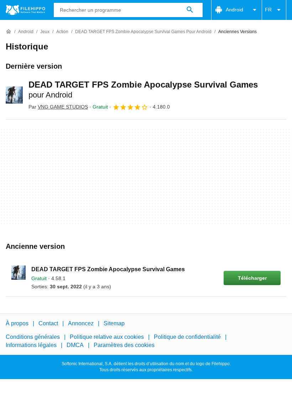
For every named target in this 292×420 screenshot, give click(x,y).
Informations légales (31, 345)
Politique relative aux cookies (107, 337)
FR (268, 9)
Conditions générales (33, 337)
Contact (48, 323)
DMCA (75, 345)
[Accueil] (8, 31)
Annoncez (81, 323)
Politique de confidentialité (187, 337)
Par (58, 107)
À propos (17, 323)
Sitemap (114, 323)
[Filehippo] (25, 10)
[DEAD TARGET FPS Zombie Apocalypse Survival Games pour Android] (14, 95)
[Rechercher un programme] (190, 10)
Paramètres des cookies (124, 345)
